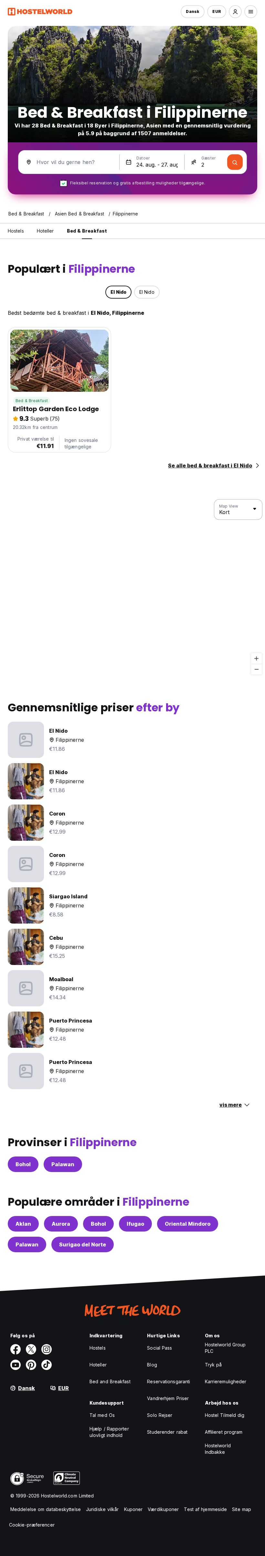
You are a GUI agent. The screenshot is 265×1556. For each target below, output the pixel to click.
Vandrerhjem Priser (168, 1398)
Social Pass (159, 1348)
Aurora (61, 1224)
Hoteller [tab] (45, 231)
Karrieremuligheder (226, 1381)
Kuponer (133, 1509)
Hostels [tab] (16, 231)
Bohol (23, 1164)
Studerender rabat (167, 1432)
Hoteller (98, 1364)
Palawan (62, 1164)
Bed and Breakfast (110, 1381)
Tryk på (213, 1364)
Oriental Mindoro (187, 1224)
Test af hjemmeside (205, 1509)
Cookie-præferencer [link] (32, 1525)
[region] (132, 587)
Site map (241, 1509)
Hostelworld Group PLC (225, 1348)
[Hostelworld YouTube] (15, 1365)
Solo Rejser (159, 1415)
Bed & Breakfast (32, 400)
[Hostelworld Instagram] (46, 1349)
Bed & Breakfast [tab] (87, 231)
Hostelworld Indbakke (218, 1449)
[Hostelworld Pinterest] (31, 1365)
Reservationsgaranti (168, 1381)
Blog (152, 1364)
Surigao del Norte (82, 1244)
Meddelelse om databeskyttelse (45, 1509)
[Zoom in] (256, 658)
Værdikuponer (163, 1509)
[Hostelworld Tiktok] (46, 1365)
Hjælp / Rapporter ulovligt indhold (109, 1432)
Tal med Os (102, 1415)
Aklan (23, 1224)
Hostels (98, 1348)
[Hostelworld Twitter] (31, 1349)
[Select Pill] (235, 11)
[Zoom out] (256, 669)
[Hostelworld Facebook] (15, 1349)
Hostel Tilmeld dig (225, 1415)
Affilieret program (224, 1432)
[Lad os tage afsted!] (235, 162)
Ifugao (135, 1224)
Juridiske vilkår (102, 1509)
